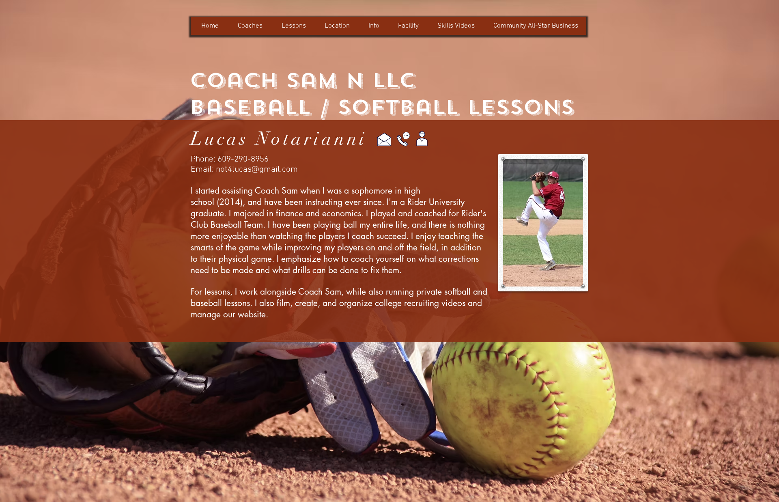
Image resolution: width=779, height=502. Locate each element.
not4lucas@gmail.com (257, 169)
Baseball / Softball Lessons (381, 107)
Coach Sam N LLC (302, 80)
